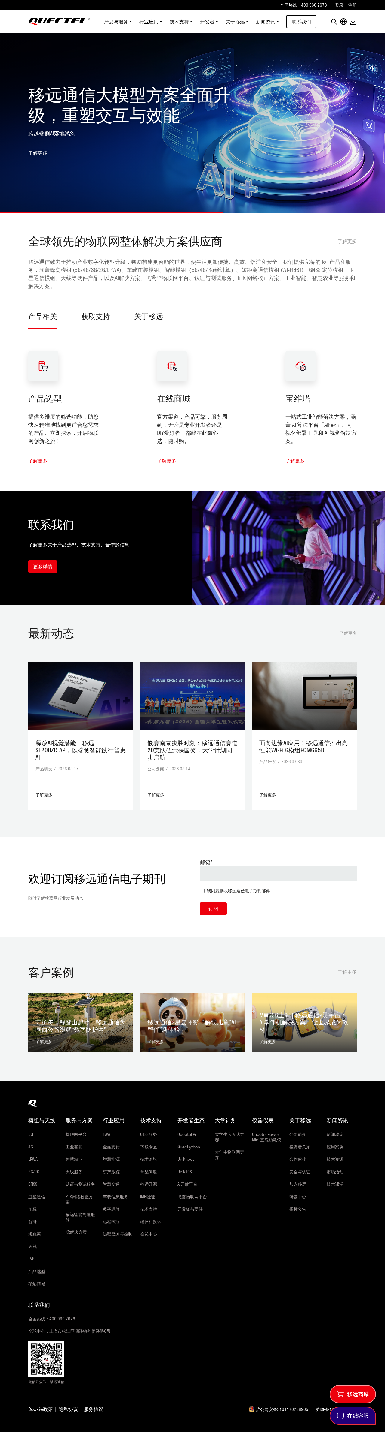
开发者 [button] (207, 21)
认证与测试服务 (80, 1184)
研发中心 (297, 1196)
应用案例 (335, 1147)
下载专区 (148, 1147)
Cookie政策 (40, 1409)
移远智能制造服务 (80, 1217)
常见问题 (148, 1172)
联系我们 (301, 21)
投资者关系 (299, 1147)
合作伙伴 (297, 1159)
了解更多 (38, 142)
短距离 (34, 1234)
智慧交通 (111, 1184)
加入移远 (297, 1184)
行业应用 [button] (149, 21)
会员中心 (148, 1234)
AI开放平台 (187, 1184)
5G (30, 1134)
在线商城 (174, 398)
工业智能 (74, 1147)
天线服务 (74, 1172)
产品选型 (45, 398)
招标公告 (297, 1209)
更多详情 (42, 566)
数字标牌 (111, 1209)
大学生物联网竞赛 (229, 1154)
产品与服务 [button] (116, 21)
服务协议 (93, 1409)
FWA (106, 1134)
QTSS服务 (148, 1134)
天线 (32, 1246)
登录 (339, 5)
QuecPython (188, 1147)
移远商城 (36, 1283)
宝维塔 (298, 398)
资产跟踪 (111, 1172)
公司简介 (297, 1134)
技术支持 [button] (179, 21)
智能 (32, 1221)
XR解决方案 (76, 1232)
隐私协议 (68, 1409)
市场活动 (335, 1172)
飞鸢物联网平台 (192, 1196)
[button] (333, 21)
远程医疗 (111, 1221)
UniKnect (185, 1159)
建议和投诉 (150, 1221)
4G (30, 1147)
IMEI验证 (147, 1196)
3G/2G (33, 1172)
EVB (31, 1259)
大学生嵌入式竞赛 (229, 1137)
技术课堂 (335, 1184)
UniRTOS (184, 1172)
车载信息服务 (115, 1196)
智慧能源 (111, 1159)
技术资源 (335, 1159)
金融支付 (111, 1147)
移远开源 (148, 1184)
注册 (352, 5)
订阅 (213, 908)
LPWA (33, 1159)
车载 (32, 1209)
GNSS (32, 1184)
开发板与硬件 (190, 1209)
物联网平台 (76, 1134)
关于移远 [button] (235, 21)
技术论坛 (148, 1159)
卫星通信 (36, 1196)
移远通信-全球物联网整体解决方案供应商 (59, 21)
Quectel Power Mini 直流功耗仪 (266, 1137)
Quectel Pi (186, 1134)
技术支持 (148, 1209)
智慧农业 (74, 1159)
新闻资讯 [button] (265, 21)
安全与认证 (299, 1172)
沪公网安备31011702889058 (283, 1409)
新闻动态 (335, 1134)
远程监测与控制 (117, 1234)
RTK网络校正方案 (79, 1199)
